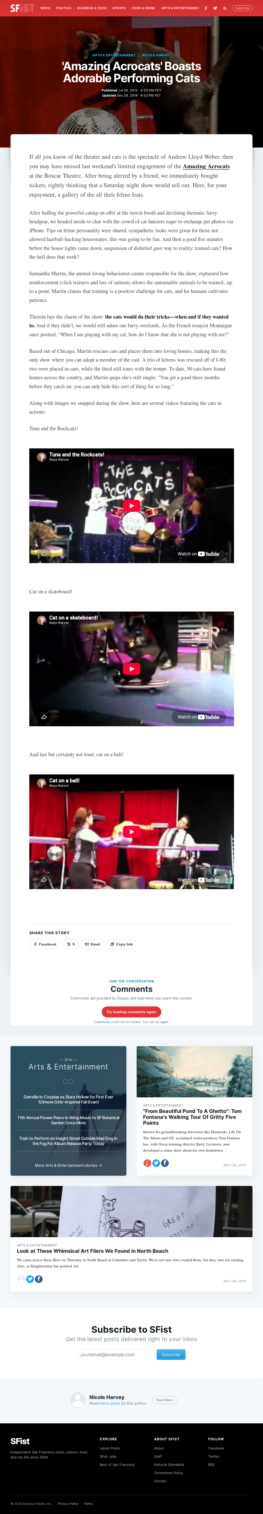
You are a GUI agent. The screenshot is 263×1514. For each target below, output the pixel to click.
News (45, 8)
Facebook (216, 1448)
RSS (211, 1465)
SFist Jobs (108, 1456)
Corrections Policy (168, 1473)
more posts (110, 1403)
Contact (160, 1481)
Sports (119, 8)
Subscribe (242, 8)
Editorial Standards (169, 1465)
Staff (158, 1456)
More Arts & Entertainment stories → (68, 1165)
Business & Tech (91, 8)
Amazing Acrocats (206, 166)
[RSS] (226, 8)
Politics (63, 8)
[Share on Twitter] (156, 1163)
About (159, 1448)
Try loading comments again (131, 1012)
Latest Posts (110, 1448)
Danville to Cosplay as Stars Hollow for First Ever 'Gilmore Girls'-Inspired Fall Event (68, 1099)
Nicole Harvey (156, 55)
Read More (164, 1400)
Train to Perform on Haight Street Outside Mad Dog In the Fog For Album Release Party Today (68, 1141)
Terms (88, 1504)
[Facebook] (205, 8)
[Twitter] (215, 8)
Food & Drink (143, 8)
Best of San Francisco (117, 1465)
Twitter (214, 1456)
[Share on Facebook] (165, 1163)
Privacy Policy (68, 1504)
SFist (20, 1441)
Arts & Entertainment (181, 8)
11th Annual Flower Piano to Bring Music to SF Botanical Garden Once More (68, 1120)
